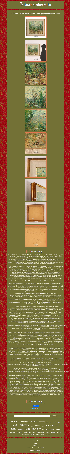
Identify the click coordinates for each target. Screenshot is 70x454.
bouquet (58, 429)
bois (43, 429)
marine (42, 422)
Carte (35, 443)
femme (37, 425)
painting (27, 432)
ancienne (48, 434)
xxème (37, 434)
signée (47, 432)
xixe (59, 432)
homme (12, 432)
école (32, 426)
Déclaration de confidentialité (35, 447)
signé (27, 428)
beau (34, 432)
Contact (35, 445)
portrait (34, 421)
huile (15, 425)
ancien (15, 421)
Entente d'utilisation (35, 450)
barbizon (19, 432)
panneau (24, 422)
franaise (20, 429)
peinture (36, 428)
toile (13, 428)
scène (54, 422)
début (59, 422)
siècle (42, 434)
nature (53, 432)
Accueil (36, 441)
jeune (43, 426)
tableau (24, 425)
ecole (48, 429)
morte (49, 422)
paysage (40, 432)
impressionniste (25, 434)
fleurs (32, 434)
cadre (57, 426)
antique (50, 425)
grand (52, 429)
